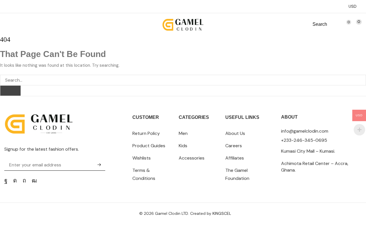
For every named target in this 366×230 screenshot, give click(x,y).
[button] (7, 24)
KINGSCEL (221, 213)
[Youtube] (34, 180)
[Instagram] (15, 180)
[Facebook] (5, 180)
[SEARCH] (10, 90)
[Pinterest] (24, 180)
